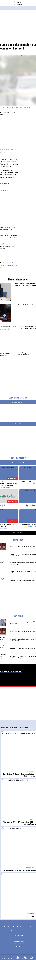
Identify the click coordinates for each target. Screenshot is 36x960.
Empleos (24, 958)
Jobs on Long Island (18, 397)
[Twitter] (16, 935)
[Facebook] (13, 935)
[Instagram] (19, 935)
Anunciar (31, 958)
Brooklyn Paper (30, 867)
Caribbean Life (30, 771)
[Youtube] (22, 935)
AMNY (30, 819)
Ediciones (11, 958)
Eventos (18, 958)
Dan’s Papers (30, 913)
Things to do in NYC (18, 457)
